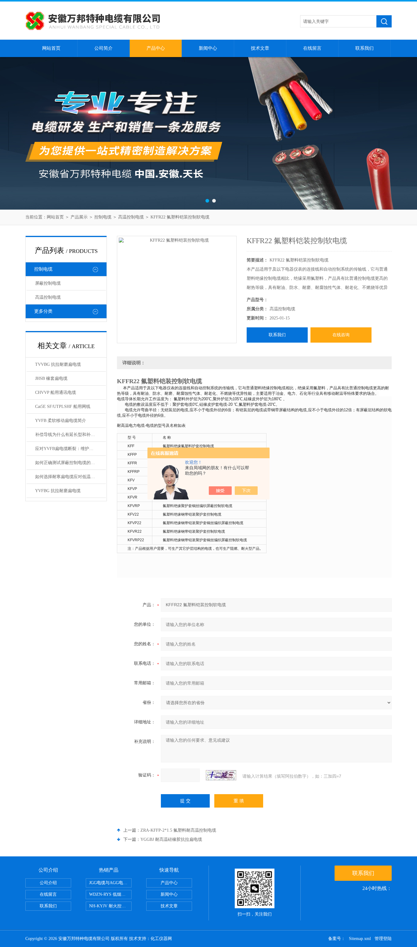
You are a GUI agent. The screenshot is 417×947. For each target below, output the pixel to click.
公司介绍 (48, 882)
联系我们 (364, 48)
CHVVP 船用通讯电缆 (55, 392)
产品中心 (156, 48)
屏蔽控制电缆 (48, 283)
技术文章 (260, 48)
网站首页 (51, 48)
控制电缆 (102, 217)
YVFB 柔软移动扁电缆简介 (60, 420)
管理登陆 (383, 938)
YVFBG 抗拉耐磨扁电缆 (58, 490)
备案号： (336, 938)
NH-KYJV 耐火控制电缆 (110, 906)
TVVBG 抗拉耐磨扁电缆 (58, 364)
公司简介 (103, 48)
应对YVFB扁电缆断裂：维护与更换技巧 (70, 448)
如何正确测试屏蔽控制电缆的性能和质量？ (70, 462)
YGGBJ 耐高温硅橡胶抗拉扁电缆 (171, 839)
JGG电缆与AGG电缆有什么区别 (110, 882)
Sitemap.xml (360, 938)
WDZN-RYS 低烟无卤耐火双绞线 (110, 894)
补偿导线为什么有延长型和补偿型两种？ (70, 434)
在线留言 (312, 48)
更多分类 (43, 311)
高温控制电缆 (131, 217)
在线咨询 (341, 335)
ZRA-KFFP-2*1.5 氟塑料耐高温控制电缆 (178, 830)
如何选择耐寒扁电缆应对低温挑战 (67, 476)
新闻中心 (208, 48)
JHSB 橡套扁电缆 (51, 378)
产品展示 (79, 217)
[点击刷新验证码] (221, 775)
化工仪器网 (161, 938)
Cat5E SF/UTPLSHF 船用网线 (62, 406)
